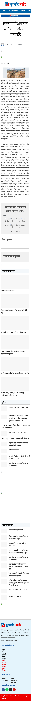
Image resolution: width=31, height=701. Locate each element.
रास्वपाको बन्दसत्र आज (7, 290)
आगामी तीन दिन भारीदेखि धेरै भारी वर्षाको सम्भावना (19, 457)
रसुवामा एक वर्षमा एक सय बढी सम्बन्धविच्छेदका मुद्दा (18, 444)
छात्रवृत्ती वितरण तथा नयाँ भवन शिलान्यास (13, 332)
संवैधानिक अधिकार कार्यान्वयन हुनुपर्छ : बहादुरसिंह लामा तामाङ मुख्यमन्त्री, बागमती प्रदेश (18, 418)
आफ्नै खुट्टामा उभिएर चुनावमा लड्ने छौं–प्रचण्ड (16, 438)
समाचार (3, 10)
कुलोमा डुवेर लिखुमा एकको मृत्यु (18, 407)
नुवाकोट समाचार (2, 370)
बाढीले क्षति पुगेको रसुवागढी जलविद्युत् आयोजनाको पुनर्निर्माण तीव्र (12, 394)
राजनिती (23, 10)
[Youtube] (14, 689)
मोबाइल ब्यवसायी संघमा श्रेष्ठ (17, 432)
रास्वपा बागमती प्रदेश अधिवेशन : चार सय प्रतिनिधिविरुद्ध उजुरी (13, 352)
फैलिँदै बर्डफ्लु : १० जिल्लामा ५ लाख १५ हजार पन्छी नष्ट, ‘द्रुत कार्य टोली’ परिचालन (19, 583)
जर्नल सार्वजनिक (14, 450)
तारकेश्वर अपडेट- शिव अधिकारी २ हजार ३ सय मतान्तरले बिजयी (16, 426)
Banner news (3, 348)
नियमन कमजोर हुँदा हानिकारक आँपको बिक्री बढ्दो (14, 311)
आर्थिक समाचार (13, 10)
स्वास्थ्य (4, 653)
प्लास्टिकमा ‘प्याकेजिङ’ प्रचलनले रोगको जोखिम (15, 373)
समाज (3, 657)
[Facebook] (3, 689)
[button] (2, 244)
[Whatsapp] (7, 689)
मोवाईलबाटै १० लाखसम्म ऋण (18, 589)
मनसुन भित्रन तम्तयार (15, 596)
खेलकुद (4, 659)
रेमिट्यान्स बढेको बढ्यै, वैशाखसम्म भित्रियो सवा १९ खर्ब (19, 574)
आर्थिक (4, 651)
